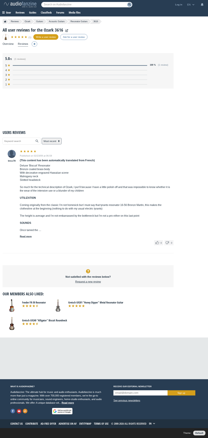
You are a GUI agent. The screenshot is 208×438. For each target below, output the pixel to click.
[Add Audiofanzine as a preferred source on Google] (62, 411)
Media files (74, 12)
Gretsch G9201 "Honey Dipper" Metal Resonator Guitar (95, 302)
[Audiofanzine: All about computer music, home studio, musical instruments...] (20, 4)
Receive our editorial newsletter (132, 386)
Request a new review (88, 281)
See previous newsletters (126, 400)
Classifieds (46, 12)
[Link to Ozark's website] (66, 30)
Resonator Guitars (79, 21)
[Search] (129, 4)
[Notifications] (202, 5)
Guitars (39, 21)
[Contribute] (34, 44)
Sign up (181, 393)
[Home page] (5, 21)
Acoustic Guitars (57, 21)
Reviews (20, 12)
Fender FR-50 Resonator (34, 302)
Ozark (27, 21)
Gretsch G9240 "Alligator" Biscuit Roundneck (44, 320)
